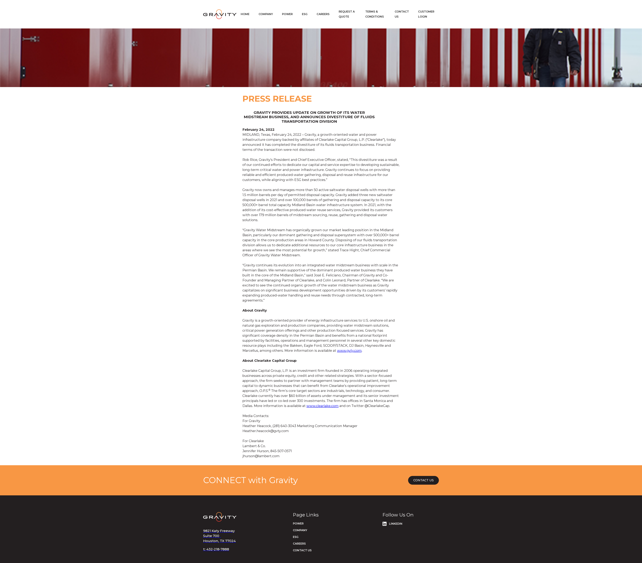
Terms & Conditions (374, 14)
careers (323, 14)
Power (287, 14)
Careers (299, 543)
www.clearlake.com (322, 406)
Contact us (402, 14)
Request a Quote (347, 14)
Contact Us (423, 480)
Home (245, 14)
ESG (295, 537)
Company (266, 14)
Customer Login (426, 14)
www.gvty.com (349, 351)
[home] (220, 14)
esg (304, 14)
